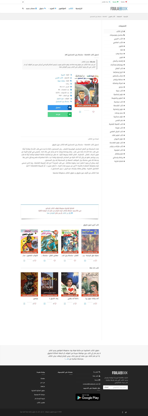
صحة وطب (119, 53)
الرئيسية (79, 8)
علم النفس (119, 120)
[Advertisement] (60, 39)
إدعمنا (97, 380)
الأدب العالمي (118, 42)
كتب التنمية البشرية (116, 124)
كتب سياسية (118, 101)
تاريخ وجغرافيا (118, 72)
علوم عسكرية (118, 116)
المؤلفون (62, 8)
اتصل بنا (96, 372)
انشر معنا (96, 376)
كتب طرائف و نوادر (116, 146)
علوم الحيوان (118, 139)
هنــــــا (67, 358)
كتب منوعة (119, 127)
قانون (121, 46)
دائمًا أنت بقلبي (73, 298)
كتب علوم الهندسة (116, 142)
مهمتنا (123, 2)
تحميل (58, 107)
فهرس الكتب (41, 402)
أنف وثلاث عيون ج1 (92, 298)
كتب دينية (119, 90)
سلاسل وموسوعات (116, 35)
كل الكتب (119, 31)
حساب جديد (30, 8)
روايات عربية (61, 81)
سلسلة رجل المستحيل (62, 101)
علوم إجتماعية (118, 109)
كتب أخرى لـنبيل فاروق (91, 224)
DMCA (43, 386)
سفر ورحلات (119, 113)
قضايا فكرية (118, 161)
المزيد (52, 8)
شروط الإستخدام (40, 398)
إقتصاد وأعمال (118, 61)
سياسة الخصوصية (39, 394)
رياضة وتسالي (118, 157)
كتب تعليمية (118, 150)
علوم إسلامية (118, 94)
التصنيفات (119, 16)
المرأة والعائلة (118, 83)
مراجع (121, 87)
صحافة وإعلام (118, 79)
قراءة (58, 114)
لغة (121, 49)
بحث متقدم (105, 2)
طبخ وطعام (119, 153)
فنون (121, 57)
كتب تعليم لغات (117, 135)
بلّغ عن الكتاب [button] (66, 213)
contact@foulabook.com (90, 384)
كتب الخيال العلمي (116, 131)
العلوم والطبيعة (117, 98)
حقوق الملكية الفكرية (38, 390)
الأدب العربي (112, 16)
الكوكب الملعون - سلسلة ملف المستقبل (29, 255)
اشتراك (106, 387)
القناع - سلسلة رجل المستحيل (69, 255)
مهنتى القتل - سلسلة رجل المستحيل (49, 255)
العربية (63, 75)
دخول (41, 8)
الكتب (71, 8)
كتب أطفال (119, 68)
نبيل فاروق (60, 98)
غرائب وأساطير (118, 75)
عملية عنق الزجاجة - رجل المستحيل (90, 255)
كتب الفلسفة (118, 105)
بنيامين (35, 298)
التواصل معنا (51, 213)
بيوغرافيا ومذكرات (116, 64)
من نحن (42, 382)
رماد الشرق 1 (53, 298)
